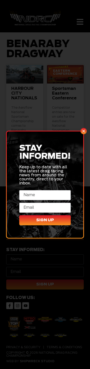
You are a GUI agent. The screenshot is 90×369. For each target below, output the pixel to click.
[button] (83, 131)
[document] (45, 184)
